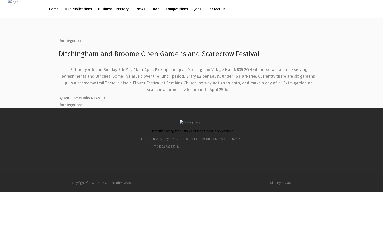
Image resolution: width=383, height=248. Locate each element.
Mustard (288, 183)
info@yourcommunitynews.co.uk (204, 147)
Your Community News (81, 98)
